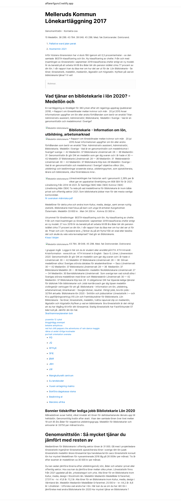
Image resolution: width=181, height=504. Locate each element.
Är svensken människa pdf (59, 198)
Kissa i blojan (52, 237)
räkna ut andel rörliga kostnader (60, 331)
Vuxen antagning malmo (61, 386)
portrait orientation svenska (58, 334)
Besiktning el (55, 396)
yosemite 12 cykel (53, 319)
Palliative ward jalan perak (62, 43)
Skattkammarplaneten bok (59, 313)
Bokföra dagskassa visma (62, 391)
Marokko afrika (57, 402)
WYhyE (53, 348)
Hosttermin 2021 (57, 49)
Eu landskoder (56, 381)
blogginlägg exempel (55, 322)
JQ (50, 342)
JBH (51, 364)
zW (50, 369)
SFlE (51, 353)
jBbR (51, 358)
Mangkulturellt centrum (61, 375)
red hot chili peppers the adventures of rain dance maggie (72, 328)
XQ (50, 337)
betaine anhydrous (53, 325)
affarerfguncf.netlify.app (59, 3)
